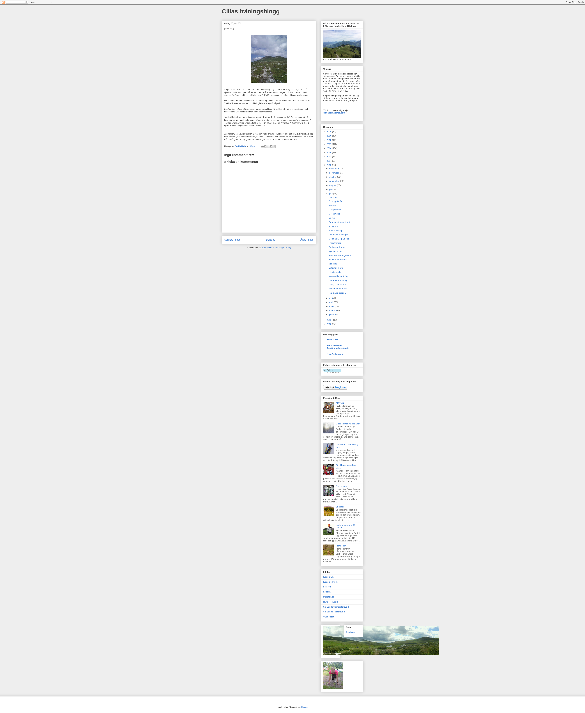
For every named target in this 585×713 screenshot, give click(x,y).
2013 (329, 161)
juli (330, 189)
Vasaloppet (328, 616)
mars (332, 306)
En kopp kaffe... (336, 201)
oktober (333, 177)
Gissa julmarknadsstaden (348, 423)
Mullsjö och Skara (337, 284)
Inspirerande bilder (338, 259)
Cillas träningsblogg (251, 11)
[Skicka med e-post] (262, 146)
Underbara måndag (338, 280)
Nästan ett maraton (338, 288)
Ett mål (332, 218)
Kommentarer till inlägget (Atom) (276, 248)
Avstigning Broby (337, 247)
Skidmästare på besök (339, 239)
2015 (329, 152)
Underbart (333, 197)
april (331, 302)
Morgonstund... (336, 209)
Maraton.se (328, 597)
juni (331, 193)
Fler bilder (341, 546)
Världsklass (334, 263)
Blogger (304, 707)
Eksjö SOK (328, 577)
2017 (329, 144)
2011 (329, 320)
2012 (329, 165)
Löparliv (327, 592)
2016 (329, 148)
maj (331, 298)
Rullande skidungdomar (340, 255)
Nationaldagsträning (338, 276)
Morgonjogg (334, 214)
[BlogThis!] (265, 146)
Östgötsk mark (336, 268)
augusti (333, 185)
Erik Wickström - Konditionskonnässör (337, 346)
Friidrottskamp (335, 230)
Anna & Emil (332, 339)
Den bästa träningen (338, 234)
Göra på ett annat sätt (339, 222)
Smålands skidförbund (334, 611)
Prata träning (335, 243)
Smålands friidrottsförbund (336, 607)
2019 (329, 136)
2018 (329, 140)
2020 (329, 131)
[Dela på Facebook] (271, 146)
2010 (329, 324)
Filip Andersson (334, 354)
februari (333, 310)
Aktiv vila (340, 403)
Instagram (333, 226)
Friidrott (327, 586)
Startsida (270, 239)
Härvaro (332, 205)
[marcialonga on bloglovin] (332, 372)
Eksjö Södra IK (330, 582)
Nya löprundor (335, 251)
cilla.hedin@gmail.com (334, 113)
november (334, 173)
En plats (340, 506)
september (334, 181)
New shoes (341, 486)
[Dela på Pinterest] (274, 146)
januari (332, 314)
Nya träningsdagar (337, 293)
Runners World (330, 602)
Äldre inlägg (307, 239)
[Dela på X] (268, 146)
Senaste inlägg (232, 239)
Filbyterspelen (335, 272)
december (334, 168)
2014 (329, 156)
